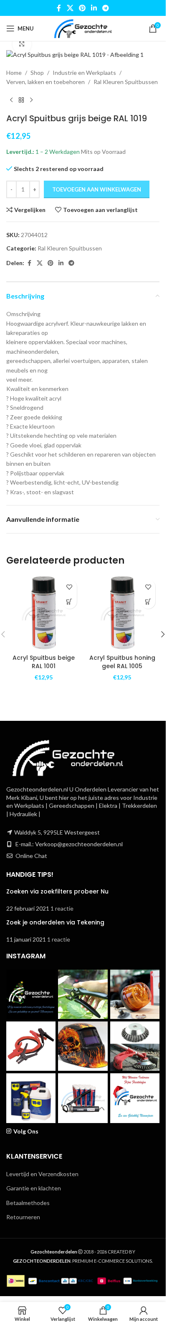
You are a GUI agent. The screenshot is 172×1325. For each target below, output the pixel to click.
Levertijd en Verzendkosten (42, 1173)
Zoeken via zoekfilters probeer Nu (57, 891)
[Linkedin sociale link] (94, 8)
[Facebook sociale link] (59, 8)
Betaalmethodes (28, 1202)
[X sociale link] (70, 8)
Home (14, 72)
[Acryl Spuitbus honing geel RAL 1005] (122, 612)
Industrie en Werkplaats (84, 72)
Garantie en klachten (33, 1188)
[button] (69, 601)
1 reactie (62, 908)
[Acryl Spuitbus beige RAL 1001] (43, 612)
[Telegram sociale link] (106, 8)
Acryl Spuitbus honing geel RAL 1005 (122, 662)
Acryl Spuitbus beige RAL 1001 (44, 662)
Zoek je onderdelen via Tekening (55, 922)
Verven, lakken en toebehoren (45, 81)
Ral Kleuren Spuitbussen (126, 81)
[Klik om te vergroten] (22, 44)
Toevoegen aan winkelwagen (96, 189)
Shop (37, 72)
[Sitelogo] (82, 27)
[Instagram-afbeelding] (31, 994)
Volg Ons (25, 1131)
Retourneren (23, 1216)
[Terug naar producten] (21, 100)
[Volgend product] (31, 100)
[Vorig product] (11, 100)
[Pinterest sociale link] (82, 8)
